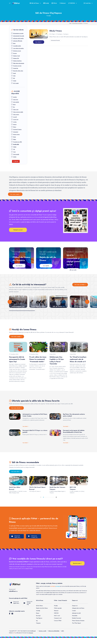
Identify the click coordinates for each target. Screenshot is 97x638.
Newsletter (74, 615)
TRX (14, 149)
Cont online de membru (18, 48)
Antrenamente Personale (18, 36)
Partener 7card (16, 56)
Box (14, 107)
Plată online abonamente (18, 63)
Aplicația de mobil (76, 613)
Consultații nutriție (17, 46)
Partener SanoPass (17, 61)
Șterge (16, 161)
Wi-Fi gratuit (16, 83)
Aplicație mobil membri (18, 38)
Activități (38, 610)
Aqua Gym (15, 99)
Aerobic (15, 97)
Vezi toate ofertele (16, 408)
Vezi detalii (38, 42)
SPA (14, 78)
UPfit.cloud (33, 631)
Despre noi (74, 605)
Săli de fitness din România (77, 23)
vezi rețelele (46, 266)
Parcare (15, 53)
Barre (14, 104)
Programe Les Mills (17, 142)
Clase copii (15, 109)
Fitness (14, 127)
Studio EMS (16, 144)
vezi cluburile (19, 266)
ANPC (62, 631)
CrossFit (15, 117)
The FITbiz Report (76, 623)
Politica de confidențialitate (53, 631)
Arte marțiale (16, 102)
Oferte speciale (58, 608)
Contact (74, 610)
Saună (14, 73)
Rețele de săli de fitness (42, 608)
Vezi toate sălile (15, 471)
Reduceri (63, 3)
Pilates (14, 139)
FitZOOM (56, 613)
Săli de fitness (39, 605)
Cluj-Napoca (39, 618)
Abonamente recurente (18, 33)
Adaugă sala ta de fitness (78, 608)
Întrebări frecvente (76, 618)
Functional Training (17, 129)
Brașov (37, 613)
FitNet (70, 23)
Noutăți (47, 3)
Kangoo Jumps (16, 134)
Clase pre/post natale (18, 112)
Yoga (14, 152)
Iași (37, 620)
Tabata (14, 147)
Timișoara (38, 623)
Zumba (14, 157)
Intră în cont (57, 615)
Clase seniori (16, 114)
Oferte (55, 3)
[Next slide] (87, 302)
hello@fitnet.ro (13, 591)
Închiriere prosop (17, 51)
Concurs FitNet (57, 620)
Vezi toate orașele (14, 194)
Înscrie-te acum (77, 563)
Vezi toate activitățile (79, 284)
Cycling (14, 122)
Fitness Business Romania (78, 620)
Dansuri (14, 124)
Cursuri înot (15, 119)
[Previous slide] (10, 302)
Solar (14, 76)
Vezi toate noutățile (16, 336)
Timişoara (31, 633)
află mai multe (73, 270)
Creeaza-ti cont (57, 618)
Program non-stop (17, 66)
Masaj (14, 137)
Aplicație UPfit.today (17, 41)
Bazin (14, 43)
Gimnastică (15, 132)
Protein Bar (15, 68)
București (38, 615)
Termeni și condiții (42, 631)
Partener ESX (16, 58)
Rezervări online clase (18, 71)
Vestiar (14, 81)
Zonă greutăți (16, 154)
